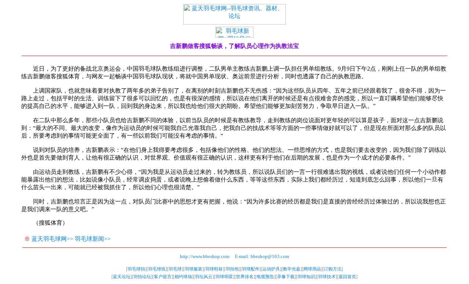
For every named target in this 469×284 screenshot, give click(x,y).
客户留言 (162, 276)
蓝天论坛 (121, 276)
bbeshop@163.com (270, 256)
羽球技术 (327, 276)
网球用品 (312, 269)
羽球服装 (193, 269)
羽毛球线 (157, 269)
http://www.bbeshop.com (204, 256)
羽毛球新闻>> (93, 239)
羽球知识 (306, 276)
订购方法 (332, 269)
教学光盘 (291, 269)
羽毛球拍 (136, 269)
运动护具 (271, 269)
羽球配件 (250, 269)
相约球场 (183, 276)
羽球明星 (224, 276)
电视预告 (265, 276)
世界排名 (245, 276)
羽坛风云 (204, 276)
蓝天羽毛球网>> (52, 239)
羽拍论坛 (142, 276)
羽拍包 (232, 269)
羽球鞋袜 (214, 269)
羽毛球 (175, 269)
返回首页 (347, 276)
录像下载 (286, 276)
